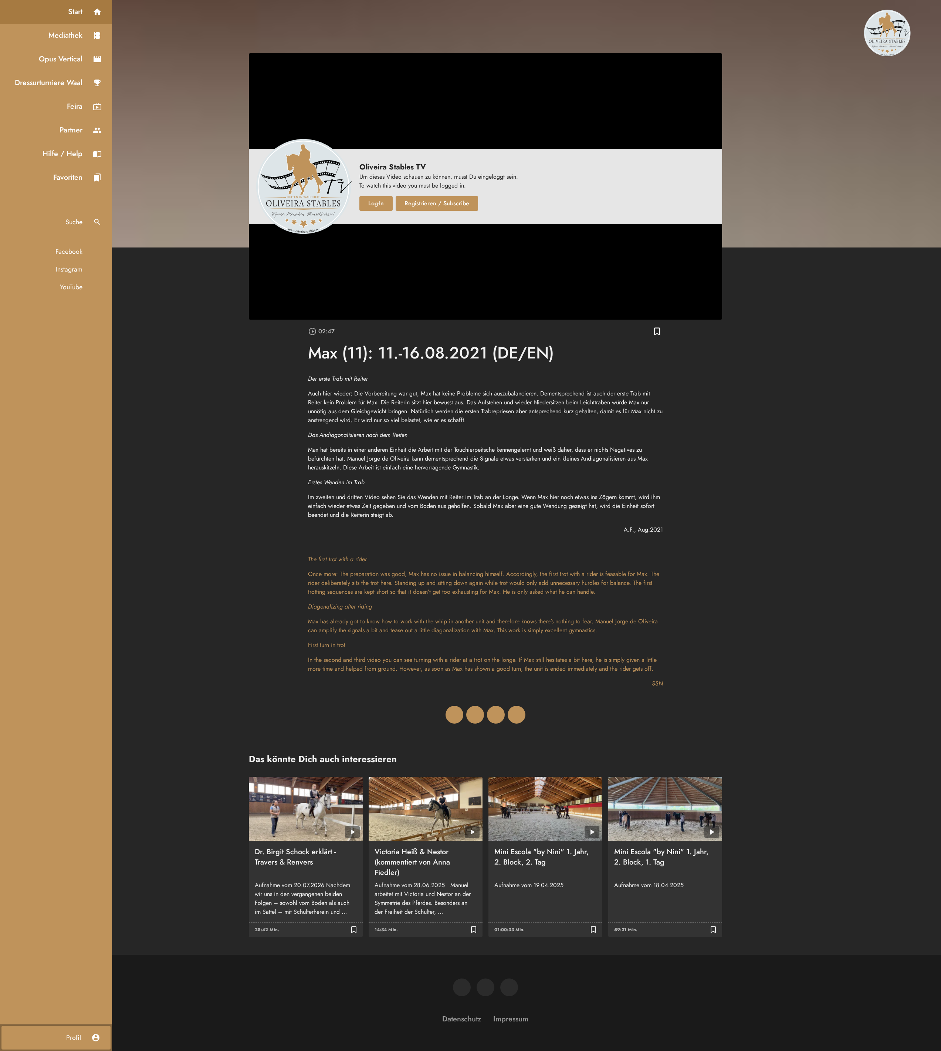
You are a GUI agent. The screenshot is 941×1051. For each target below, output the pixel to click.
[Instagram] (485, 987)
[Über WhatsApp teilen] (496, 715)
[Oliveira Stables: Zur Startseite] (887, 32)
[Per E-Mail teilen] (516, 715)
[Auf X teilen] (475, 715)
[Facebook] (462, 987)
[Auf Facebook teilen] (454, 715)
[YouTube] (509, 987)
